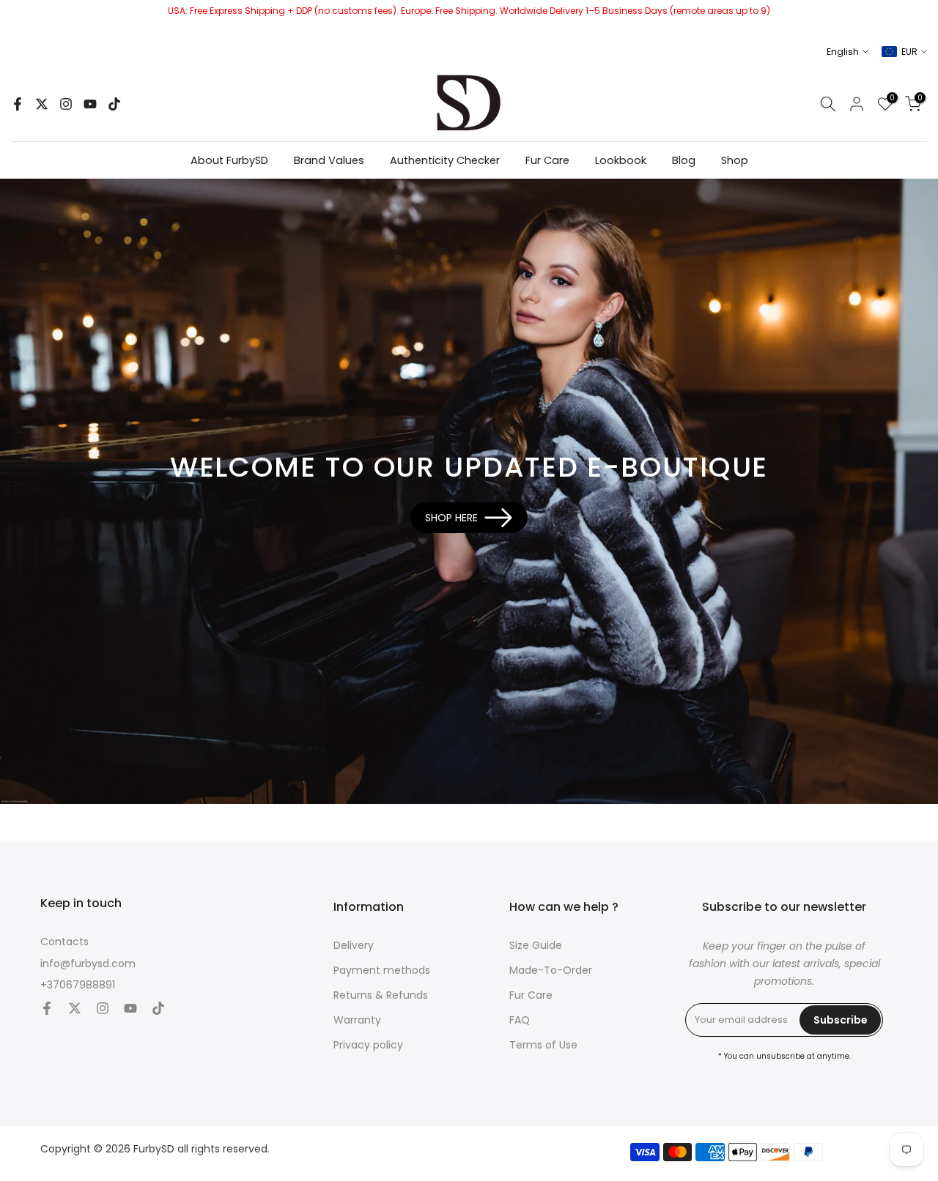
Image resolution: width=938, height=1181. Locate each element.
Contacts (64, 942)
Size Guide (535, 946)
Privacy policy (368, 1045)
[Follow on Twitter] (41, 104)
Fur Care (547, 160)
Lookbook (620, 160)
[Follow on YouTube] (90, 104)
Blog (683, 160)
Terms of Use (543, 1045)
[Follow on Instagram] (66, 104)
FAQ (519, 1020)
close (16, 17)
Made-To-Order (550, 970)
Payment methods (381, 970)
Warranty (357, 1020)
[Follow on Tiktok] (114, 104)
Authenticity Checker (445, 160)
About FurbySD (229, 160)
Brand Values (329, 160)
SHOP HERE (451, 517)
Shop (734, 160)
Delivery (353, 946)
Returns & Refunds (380, 995)
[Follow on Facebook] (17, 104)
